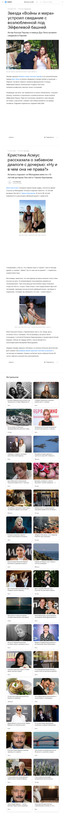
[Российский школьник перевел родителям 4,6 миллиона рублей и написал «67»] (46, 663)
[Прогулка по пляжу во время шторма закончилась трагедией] (19, 610)
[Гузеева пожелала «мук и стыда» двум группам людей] (19, 663)
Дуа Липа (15, 79)
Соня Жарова (17, 181)
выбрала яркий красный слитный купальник (35, 351)
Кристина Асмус (12, 188)
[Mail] (6, 2)
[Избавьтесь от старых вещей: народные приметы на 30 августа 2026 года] (46, 502)
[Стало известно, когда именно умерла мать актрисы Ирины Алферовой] (19, 771)
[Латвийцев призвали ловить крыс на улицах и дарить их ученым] (19, 502)
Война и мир (24, 76)
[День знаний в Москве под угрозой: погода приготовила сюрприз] (46, 583)
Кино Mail (26, 150)
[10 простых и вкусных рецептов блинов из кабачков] (19, 690)
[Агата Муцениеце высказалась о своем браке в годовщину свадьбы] (46, 690)
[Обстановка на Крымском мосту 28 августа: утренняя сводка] (46, 744)
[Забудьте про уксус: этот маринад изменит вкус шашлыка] (46, 529)
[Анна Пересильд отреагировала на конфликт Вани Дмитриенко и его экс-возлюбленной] (46, 610)
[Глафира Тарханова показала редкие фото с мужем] (46, 394)
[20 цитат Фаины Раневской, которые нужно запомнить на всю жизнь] (19, 636)
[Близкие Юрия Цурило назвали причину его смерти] (19, 744)
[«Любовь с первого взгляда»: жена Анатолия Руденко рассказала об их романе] (19, 448)
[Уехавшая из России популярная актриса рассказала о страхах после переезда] (46, 421)
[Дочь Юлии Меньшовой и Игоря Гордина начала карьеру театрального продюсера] (19, 583)
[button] (32, 55)
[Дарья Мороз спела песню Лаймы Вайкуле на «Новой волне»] (19, 717)
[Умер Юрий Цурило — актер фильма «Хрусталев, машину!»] (19, 798)
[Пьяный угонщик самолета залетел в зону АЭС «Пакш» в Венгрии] (46, 448)
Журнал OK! (27, 9)
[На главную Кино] (9, 2)
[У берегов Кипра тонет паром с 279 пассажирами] (46, 556)
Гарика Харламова (28, 193)
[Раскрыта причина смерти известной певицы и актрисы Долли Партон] (19, 529)
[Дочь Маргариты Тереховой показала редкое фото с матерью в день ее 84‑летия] (19, 475)
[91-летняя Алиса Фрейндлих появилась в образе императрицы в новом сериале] (46, 717)
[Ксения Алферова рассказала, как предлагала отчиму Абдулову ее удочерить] (19, 394)
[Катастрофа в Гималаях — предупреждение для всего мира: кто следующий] (19, 421)
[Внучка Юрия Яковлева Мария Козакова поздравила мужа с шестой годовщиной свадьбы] (19, 556)
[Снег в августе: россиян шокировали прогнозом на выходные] (46, 771)
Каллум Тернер (36, 76)
